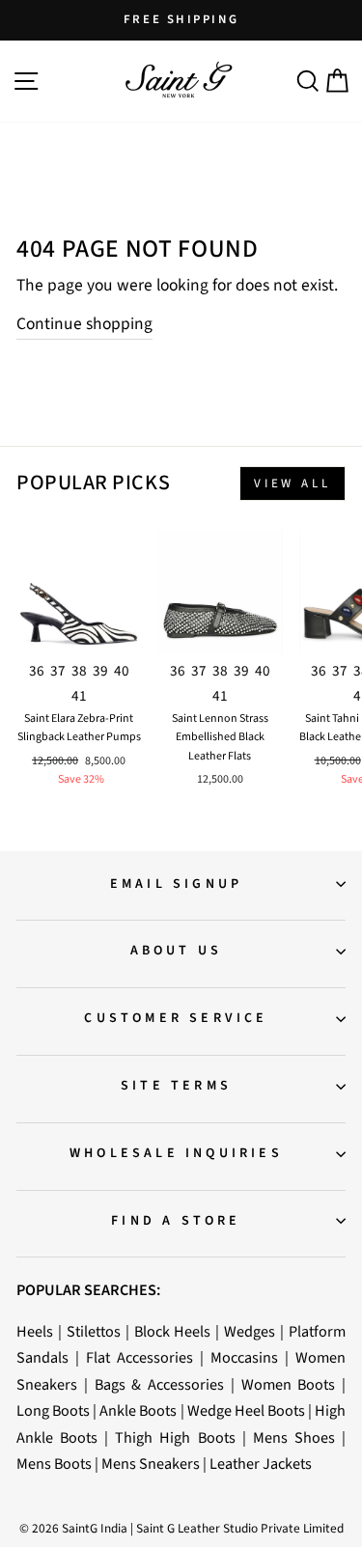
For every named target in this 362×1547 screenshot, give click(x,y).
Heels (34, 1331)
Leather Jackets (260, 1463)
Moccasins (244, 1357)
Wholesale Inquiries (176, 1153)
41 (79, 695)
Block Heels (172, 1331)
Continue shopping (84, 324)
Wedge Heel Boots (246, 1410)
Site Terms (176, 1085)
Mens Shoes (294, 1437)
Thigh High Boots (175, 1437)
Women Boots (288, 1384)
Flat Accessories (139, 1357)
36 (36, 670)
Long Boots (53, 1410)
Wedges (249, 1331)
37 (58, 670)
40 (121, 670)
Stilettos (94, 1331)
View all (292, 483)
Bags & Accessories (160, 1384)
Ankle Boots (138, 1410)
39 (100, 670)
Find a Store (175, 1220)
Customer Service (175, 1018)
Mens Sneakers (150, 1463)
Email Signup (176, 884)
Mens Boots (54, 1463)
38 (79, 670)
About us (176, 950)
